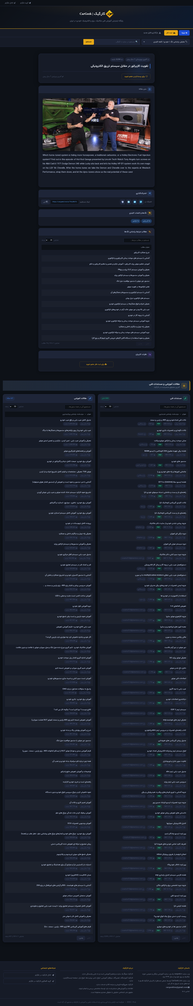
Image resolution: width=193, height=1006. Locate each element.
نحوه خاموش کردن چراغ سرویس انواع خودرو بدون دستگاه (68, 792)
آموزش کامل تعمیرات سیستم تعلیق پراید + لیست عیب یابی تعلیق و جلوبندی (60, 906)
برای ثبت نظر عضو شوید (95, 364)
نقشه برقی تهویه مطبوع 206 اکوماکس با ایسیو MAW (165, 451)
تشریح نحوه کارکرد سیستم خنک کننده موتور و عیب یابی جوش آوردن (64, 492)
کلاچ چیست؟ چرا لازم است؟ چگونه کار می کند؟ (72, 709)
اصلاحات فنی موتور (178, 678)
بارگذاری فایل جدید (150, 32)
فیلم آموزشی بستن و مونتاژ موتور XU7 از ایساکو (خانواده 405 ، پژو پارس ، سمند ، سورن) (56, 751)
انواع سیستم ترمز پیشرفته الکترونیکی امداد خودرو (166, 751)
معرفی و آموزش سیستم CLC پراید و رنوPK (133, 269)
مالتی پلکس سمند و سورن (175, 637)
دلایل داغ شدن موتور (178, 668)
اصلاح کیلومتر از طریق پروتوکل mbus (171, 854)
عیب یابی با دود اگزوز (177, 689)
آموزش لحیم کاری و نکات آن (80, 802)
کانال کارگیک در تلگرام (43, 975)
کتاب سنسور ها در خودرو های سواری (171, 926)
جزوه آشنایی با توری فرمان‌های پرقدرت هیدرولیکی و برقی (163, 792)
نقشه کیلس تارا (180, 906)
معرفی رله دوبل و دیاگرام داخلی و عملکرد (134, 326)
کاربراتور (145, 221)
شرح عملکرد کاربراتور (141, 252)
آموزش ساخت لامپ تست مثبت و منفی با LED (73, 595)
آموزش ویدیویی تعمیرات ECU (79, 823)
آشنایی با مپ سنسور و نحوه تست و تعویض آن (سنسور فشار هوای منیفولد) (61, 482)
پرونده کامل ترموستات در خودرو (78, 523)
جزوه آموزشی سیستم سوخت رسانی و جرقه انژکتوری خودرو (127, 321)
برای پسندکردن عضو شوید (134, 76)
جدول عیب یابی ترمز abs (176, 771)
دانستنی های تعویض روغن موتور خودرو (170, 813)
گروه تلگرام (24, 3)
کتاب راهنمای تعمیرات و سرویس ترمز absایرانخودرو (165, 730)
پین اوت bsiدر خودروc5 (176, 864)
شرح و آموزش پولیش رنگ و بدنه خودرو (76, 730)
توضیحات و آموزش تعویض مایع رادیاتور (75, 771)
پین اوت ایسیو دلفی (178, 895)
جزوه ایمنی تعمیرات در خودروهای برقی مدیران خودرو (165, 585)
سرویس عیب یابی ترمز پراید (175, 782)
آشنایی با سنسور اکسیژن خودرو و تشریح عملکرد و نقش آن (68, 575)
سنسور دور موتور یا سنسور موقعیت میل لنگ (132, 281)
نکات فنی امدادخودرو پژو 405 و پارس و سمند (168, 420)
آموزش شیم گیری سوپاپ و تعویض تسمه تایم (73, 668)
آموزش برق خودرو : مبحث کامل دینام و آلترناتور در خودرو (69, 461)
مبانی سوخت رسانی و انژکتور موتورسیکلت (170, 440)
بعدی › (176, 938)
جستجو (89, 41)
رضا (143, 496)
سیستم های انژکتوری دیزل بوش (137, 298)
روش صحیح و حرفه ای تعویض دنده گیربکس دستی (71, 844)
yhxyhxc (139, 527)
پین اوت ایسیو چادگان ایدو (175, 833)
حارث (141, 599)
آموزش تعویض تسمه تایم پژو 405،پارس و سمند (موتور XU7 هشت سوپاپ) (61, 720)
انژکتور (135, 221)
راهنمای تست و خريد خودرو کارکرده (77, 782)
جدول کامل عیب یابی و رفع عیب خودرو (75, 420)
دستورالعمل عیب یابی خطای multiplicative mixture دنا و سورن (160, 575)
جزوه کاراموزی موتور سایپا (176, 616)
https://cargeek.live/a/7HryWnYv (64, 202)
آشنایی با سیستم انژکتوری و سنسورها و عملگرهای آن (130, 292)
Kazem (141, 434)
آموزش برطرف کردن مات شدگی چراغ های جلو (73, 813)
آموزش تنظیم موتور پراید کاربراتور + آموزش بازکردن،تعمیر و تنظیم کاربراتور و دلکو (119, 264)
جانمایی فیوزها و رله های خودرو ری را (171, 471)
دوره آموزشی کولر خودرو (82, 606)
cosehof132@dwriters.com (132, 558)
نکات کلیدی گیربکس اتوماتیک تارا (173, 502)
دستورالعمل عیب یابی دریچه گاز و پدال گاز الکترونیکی (165, 564)
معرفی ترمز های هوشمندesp (174, 720)
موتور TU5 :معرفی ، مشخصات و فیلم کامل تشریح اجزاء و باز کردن (65, 471)
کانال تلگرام (9, 3)
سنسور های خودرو (179, 461)
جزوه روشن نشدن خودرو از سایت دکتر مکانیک (167, 523)
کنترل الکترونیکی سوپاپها (176, 823)
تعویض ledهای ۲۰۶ (178, 606)
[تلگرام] (140, 201)
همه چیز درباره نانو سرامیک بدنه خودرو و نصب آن (71, 761)
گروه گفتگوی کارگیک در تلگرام (40, 981)
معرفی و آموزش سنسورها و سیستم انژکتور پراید (131, 275)
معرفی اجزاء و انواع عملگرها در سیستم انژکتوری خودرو (129, 304)
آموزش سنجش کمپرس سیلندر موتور (77, 895)
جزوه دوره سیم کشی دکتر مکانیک (172, 554)
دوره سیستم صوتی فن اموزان (174, 544)
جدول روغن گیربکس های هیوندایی (172, 740)
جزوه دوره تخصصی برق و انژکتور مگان (171, 885)
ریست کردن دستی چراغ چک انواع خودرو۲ (170, 916)
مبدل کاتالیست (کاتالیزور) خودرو (78, 875)
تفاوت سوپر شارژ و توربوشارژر (174, 761)
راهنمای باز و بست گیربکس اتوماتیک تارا (170, 513)
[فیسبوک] (122, 201)
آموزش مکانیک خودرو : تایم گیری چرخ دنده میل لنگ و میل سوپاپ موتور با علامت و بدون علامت (53, 647)
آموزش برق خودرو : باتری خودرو (79, 699)
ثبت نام (169, 32)
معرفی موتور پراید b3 (178, 657)
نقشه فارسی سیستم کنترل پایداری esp (170, 875)
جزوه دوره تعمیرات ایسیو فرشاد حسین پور (169, 802)
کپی (44, 202)
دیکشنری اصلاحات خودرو (176, 699)
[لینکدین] (128, 201)
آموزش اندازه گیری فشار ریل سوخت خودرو (74, 657)
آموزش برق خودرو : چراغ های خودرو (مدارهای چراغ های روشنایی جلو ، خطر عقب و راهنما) (56, 833)
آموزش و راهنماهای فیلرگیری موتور (77, 451)
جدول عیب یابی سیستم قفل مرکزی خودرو (74, 554)
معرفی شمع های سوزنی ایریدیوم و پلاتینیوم (74, 854)
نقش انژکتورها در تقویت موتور (138, 286)
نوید (143, 455)
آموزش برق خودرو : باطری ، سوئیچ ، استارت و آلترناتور (70, 502)
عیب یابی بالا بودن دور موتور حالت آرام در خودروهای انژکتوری (127, 309)
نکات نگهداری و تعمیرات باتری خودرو (171, 430)
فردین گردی (140, 465)
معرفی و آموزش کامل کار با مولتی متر (77, 916)
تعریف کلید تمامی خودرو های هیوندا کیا (170, 844)
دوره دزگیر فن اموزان (178, 533)
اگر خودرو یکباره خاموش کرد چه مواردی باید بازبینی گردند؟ (68, 637)
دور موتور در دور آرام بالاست (175, 647)
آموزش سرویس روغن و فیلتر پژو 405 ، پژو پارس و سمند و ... (67, 585)
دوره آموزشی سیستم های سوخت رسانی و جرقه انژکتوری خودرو (126, 332)
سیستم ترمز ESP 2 (178, 709)
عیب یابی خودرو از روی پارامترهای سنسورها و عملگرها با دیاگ (66, 430)
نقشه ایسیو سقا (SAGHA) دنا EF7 (172, 482)
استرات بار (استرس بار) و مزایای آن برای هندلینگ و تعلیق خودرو (66, 864)
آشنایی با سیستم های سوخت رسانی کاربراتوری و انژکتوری (128, 258)
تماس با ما (186, 991)
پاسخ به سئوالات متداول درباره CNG (76, 689)
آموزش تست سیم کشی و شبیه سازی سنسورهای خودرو (69, 678)
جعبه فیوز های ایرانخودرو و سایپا (173, 626)
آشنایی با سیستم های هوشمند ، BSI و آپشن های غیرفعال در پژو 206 (63, 885)
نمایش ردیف (50, 240)
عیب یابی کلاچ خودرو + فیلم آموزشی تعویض (73, 626)
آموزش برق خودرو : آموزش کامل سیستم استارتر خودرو (70, 513)
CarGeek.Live (177, 980)
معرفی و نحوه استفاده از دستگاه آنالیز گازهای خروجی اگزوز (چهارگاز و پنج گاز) (120, 338)
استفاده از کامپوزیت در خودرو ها (173, 595)
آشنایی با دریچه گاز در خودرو (138, 315)
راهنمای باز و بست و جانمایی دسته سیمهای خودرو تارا (165, 492)
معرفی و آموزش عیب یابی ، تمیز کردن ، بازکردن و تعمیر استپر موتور (65, 440)
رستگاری (141, 424)
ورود (183, 32)
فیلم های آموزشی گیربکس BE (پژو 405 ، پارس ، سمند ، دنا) (67, 926)
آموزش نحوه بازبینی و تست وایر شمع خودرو (74, 616)
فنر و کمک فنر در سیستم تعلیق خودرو (76, 564)
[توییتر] (134, 201)
